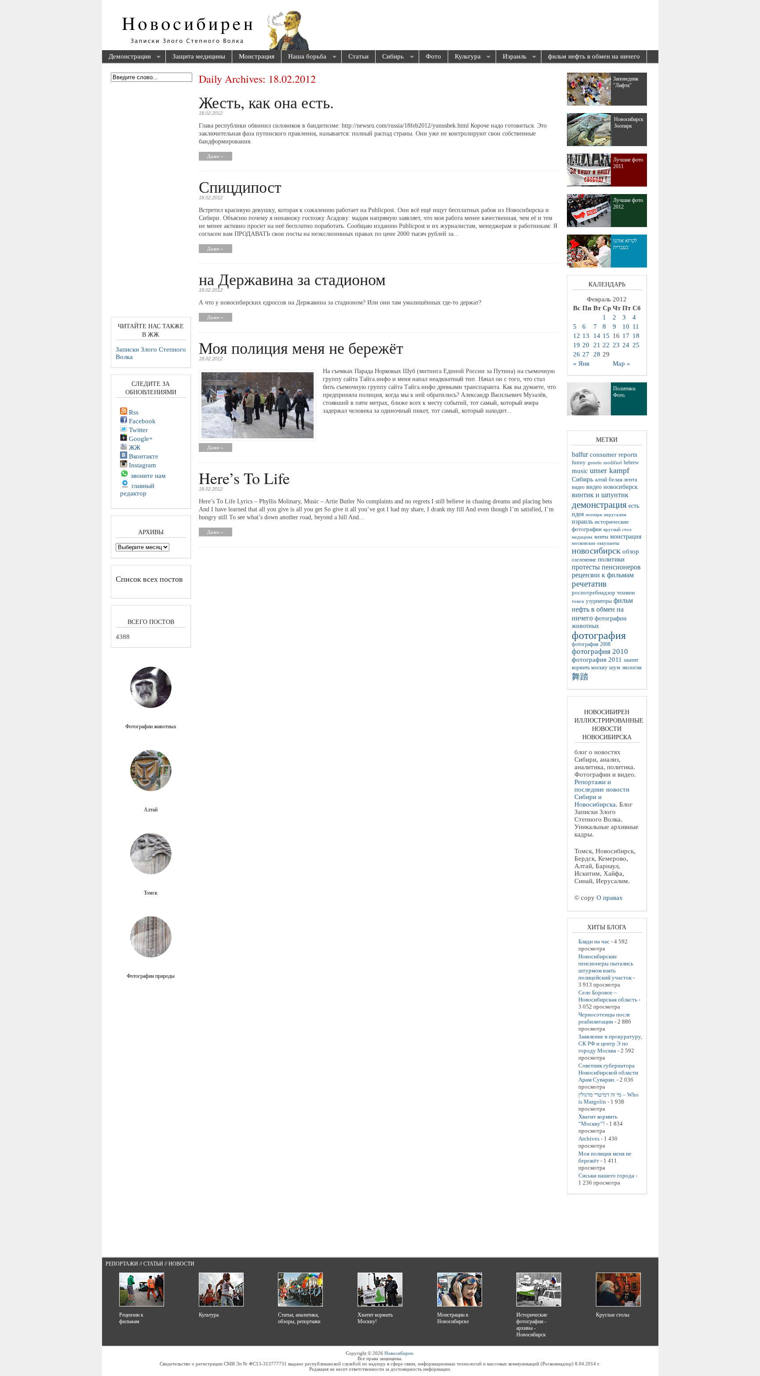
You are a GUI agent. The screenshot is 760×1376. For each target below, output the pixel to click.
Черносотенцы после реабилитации (604, 1018)
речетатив (589, 583)
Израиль (511, 57)
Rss (133, 412)
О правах (609, 897)
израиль (582, 521)
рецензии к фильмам (603, 575)
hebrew (631, 462)
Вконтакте (142, 456)
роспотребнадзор (593, 593)
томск (578, 601)
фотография (599, 635)
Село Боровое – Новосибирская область (607, 996)
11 (635, 326)
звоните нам (147, 475)
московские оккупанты (595, 543)
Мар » (621, 363)
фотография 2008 (591, 644)
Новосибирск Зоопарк (628, 122)
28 (596, 354)
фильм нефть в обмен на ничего (594, 56)
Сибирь (390, 57)
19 (576, 345)
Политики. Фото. (624, 391)
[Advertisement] (430, 26)
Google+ (140, 438)
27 (585, 354)
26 (576, 354)
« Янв (581, 363)
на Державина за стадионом (292, 279)
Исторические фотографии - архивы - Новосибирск (531, 1325)
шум (614, 667)
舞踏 (580, 676)
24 (625, 345)
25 (635, 345)
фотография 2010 (600, 651)
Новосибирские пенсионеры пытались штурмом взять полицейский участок (605, 967)
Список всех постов (149, 578)
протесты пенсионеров (606, 567)
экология (632, 667)
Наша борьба (303, 57)
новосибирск (596, 550)
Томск (150, 893)
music (580, 470)
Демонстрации (126, 57)
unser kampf (609, 470)
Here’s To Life (244, 477)
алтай (601, 480)
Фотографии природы (151, 976)
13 (585, 335)
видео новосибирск (612, 487)
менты (601, 537)
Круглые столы (612, 1315)
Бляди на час (594, 941)
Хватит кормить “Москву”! (598, 1120)
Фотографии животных (150, 726)
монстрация (625, 536)
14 (596, 335)
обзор (630, 551)
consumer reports (613, 454)
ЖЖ (133, 447)
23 (616, 345)
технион (626, 593)
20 (585, 345)
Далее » (215, 156)
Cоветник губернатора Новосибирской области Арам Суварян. (608, 1072)
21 (596, 345)
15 (606, 335)
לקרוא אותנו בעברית (625, 244)
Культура (464, 57)
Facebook (141, 421)
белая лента (623, 480)
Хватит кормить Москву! (375, 1318)
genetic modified (605, 462)
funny (579, 462)
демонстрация (599, 504)
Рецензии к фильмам (131, 1318)
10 (625, 326)
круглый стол (617, 529)
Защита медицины (198, 56)
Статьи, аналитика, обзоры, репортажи (299, 1318)
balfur (580, 454)
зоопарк (593, 514)
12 (576, 335)
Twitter (137, 429)
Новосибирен (398, 1353)
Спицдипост (240, 186)
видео (578, 487)
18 (635, 335)
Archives (588, 1138)
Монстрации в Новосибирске (453, 1318)
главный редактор (137, 489)
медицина (582, 536)
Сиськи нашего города (606, 1175)
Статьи (358, 56)
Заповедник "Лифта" (626, 82)
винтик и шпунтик (600, 495)
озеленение (584, 560)
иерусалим (615, 514)
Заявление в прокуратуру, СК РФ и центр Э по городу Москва (610, 1043)
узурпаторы (599, 601)
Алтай (150, 810)
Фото (433, 56)
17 (625, 335)
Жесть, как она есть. (266, 102)
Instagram (141, 465)
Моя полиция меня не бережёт (301, 347)
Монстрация (256, 56)
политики (611, 559)
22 (606, 345)
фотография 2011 (597, 659)
